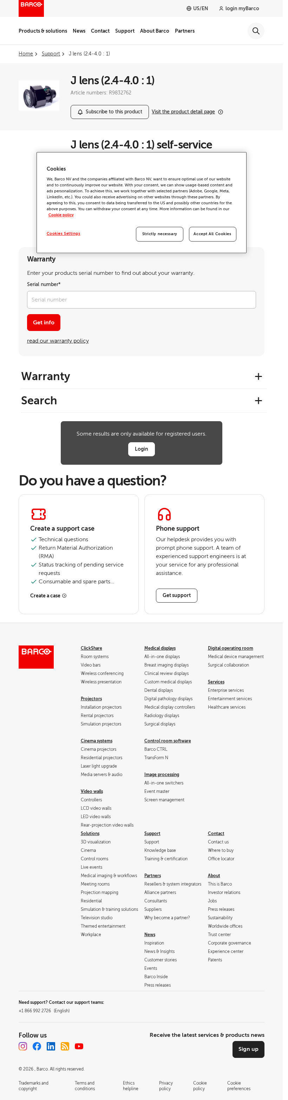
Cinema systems (96, 740)
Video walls (92, 791)
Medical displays (160, 648)
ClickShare (91, 648)
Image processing (161, 774)
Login (141, 449)
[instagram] (23, 1046)
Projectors (91, 698)
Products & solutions (43, 31)
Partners (185, 31)
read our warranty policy (58, 341)
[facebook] (37, 1046)
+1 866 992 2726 (44, 1010)
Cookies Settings (63, 233)
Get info (43, 322)
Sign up (248, 1049)
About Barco (154, 31)
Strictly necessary (159, 234)
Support (125, 31)
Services (216, 682)
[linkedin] (51, 1046)
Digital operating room (230, 648)
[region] (141, 202)
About (214, 875)
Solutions (90, 833)
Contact (100, 31)
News (79, 31)
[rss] (65, 1046)
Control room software (167, 740)
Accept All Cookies (212, 234)
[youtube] (79, 1046)
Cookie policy (61, 215)
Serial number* (44, 284)
